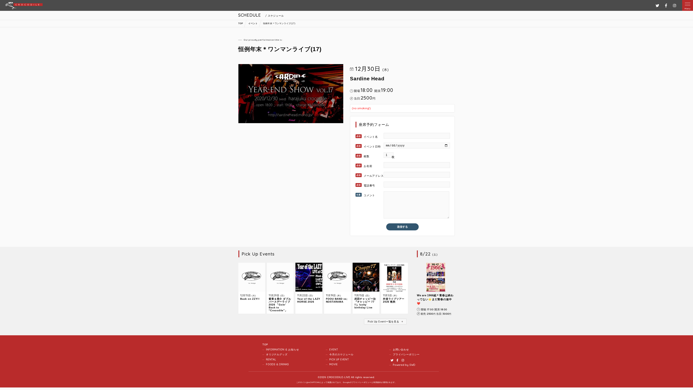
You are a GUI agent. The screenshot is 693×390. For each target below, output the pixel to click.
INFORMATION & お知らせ (282, 349)
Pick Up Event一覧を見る (383, 321)
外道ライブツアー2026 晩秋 (393, 300)
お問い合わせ (401, 349)
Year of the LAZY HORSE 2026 (308, 300)
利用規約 (377, 382)
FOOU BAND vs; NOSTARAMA (337, 300)
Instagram (403, 360)
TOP (265, 344)
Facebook (397, 360)
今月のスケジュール (341, 354)
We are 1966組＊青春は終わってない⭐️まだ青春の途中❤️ (435, 299)
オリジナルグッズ (276, 354)
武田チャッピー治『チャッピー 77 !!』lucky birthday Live (365, 303)
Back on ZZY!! (250, 298)
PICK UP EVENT (339, 359)
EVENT (333, 349)
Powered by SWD (404, 365)
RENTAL (271, 359)
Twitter (392, 360)
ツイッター (657, 5)
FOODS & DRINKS (277, 364)
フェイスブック (666, 5)
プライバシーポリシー (406, 354)
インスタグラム (674, 5)
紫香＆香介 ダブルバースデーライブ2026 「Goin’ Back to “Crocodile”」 (280, 304)
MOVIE (333, 364)
